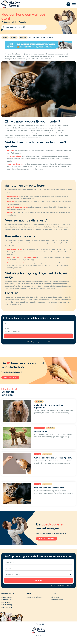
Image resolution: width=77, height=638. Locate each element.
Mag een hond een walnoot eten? (49, 488)
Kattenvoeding (6, 605)
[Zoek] (67, 4)
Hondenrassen (6, 597)
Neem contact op (57, 600)
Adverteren (55, 597)
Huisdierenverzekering (34, 597)
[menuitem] (67, 4)
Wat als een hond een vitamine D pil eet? (53, 458)
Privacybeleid (40, 624)
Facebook (32, 624)
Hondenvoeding (6, 600)
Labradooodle (40, 431)
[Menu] (73, 5)
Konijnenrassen (6, 607)
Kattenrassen (6, 602)
